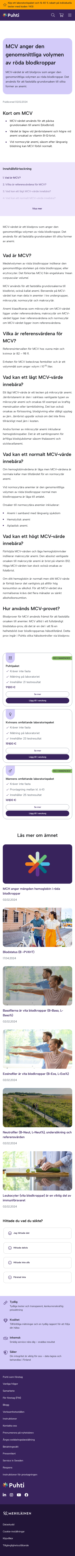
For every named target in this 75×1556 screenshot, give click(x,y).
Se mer (37, 694)
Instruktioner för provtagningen (20, 1474)
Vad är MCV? (13, 177)
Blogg (6, 1404)
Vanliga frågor (10, 1383)
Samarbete (9, 1390)
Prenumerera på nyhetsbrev (18, 1432)
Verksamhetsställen (13, 1411)
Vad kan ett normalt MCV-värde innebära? (31, 198)
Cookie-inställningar (14, 1531)
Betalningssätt (10, 1446)
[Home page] (11, 15)
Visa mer (37, 208)
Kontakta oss (10, 1425)
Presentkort (9, 1453)
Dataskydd (8, 1524)
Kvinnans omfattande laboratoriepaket (30, 722)
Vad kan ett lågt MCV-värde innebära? (28, 191)
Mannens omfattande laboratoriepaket (30, 778)
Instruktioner (10, 1418)
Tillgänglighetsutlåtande (16, 1545)
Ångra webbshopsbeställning (19, 1439)
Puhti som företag (13, 1377)
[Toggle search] (53, 15)
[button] (37, 700)
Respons (7, 1467)
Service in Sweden (13, 1460)
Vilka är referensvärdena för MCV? (26, 184)
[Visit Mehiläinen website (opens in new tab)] (17, 1513)
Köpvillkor (8, 1538)
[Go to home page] (13, 1484)
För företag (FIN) (12, 1397)
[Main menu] (69, 15)
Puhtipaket (12, 666)
